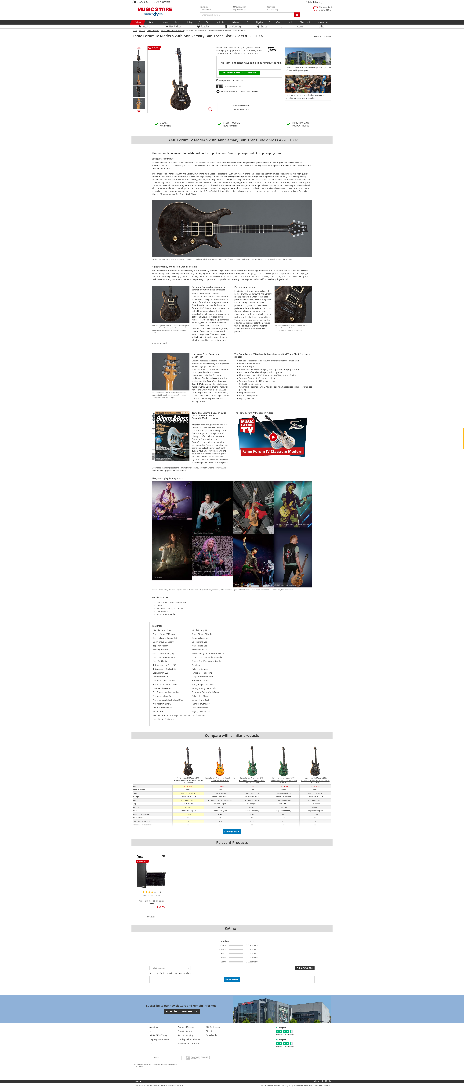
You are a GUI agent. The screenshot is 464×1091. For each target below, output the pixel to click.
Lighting (259, 22)
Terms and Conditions (322, 1086)
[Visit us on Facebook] (322, 1081)
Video (321, 26)
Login (317, 2)
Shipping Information (159, 1039)
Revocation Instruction (303, 1086)
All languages (305, 967)
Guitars (138, 22)
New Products (175, 26)
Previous (139, 47)
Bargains (146, 26)
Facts (151, 1031)
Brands (264, 26)
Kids (291, 22)
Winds (278, 22)
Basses (151, 22)
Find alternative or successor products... (239, 72)
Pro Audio (219, 22)
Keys (177, 22)
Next (139, 111)
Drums (165, 22)
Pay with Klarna (185, 1031)
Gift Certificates (213, 1027)
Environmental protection (189, 1043)
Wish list (239, 80)
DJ (247, 22)
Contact (136, 1081)
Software (235, 22)
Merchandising (235, 26)
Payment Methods (186, 1027)
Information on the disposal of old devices (239, 91)
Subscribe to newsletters (180, 1011)
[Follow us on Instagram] (326, 1081)
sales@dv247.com (144, 2)
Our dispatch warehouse (189, 1039)
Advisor (300, 26)
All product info (251, 53)
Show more (230, 831)
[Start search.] (297, 14)
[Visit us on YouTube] (330, 1081)
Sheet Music (305, 22)
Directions (210, 1031)
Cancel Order (212, 1035)
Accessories (323, 22)
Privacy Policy (287, 1086)
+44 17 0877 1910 (241, 109)
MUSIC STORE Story (158, 1035)
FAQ (151, 1043)
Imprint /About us (274, 1086)
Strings (190, 22)
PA (207, 22)
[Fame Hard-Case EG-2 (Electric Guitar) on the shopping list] (163, 856)
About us (153, 1027)
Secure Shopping (185, 1035)
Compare (151, 917)
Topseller (205, 26)
